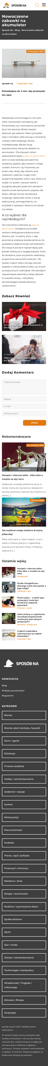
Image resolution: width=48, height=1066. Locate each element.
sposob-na (7, 83)
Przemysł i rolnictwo (16, 868)
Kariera (8, 804)
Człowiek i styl (25, 83)
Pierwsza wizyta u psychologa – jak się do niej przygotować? (23, 359)
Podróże (9, 842)
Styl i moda (11, 944)
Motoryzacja (11, 817)
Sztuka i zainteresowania (19, 957)
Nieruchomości (13, 830)
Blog (4, 685)
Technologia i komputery (19, 970)
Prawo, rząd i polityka (17, 855)
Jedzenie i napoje (14, 791)
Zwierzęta (10, 1012)
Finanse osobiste (14, 766)
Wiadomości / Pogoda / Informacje (18, 985)
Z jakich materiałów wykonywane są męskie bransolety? (29, 633)
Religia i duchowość (16, 893)
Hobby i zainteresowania (19, 779)
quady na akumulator (33, 156)
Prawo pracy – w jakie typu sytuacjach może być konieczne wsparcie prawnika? (30, 601)
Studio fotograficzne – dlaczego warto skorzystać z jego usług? (31, 586)
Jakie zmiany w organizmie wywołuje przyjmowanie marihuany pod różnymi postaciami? (31, 618)
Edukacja (9, 753)
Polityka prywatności (13, 690)
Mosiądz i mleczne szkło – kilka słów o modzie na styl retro (31, 571)
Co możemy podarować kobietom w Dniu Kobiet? (23, 326)
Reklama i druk (13, 881)
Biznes (8, 715)
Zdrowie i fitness (14, 1000)
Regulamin (8, 695)
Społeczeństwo (13, 919)
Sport (7, 932)
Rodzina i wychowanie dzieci (21, 906)
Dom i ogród (11, 740)
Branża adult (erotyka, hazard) (22, 728)
